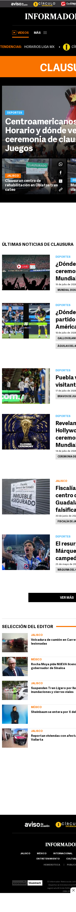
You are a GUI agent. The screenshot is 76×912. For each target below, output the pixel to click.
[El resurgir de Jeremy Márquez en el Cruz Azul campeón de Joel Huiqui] (26, 552)
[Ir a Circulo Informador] (41, 2)
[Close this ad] (73, 890)
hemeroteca (52, 865)
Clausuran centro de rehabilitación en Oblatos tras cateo (31, 185)
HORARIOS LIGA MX (39, 47)
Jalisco (37, 635)
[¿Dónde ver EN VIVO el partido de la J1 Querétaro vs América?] (26, 321)
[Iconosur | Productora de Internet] (19, 881)
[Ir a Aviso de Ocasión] (37, 821)
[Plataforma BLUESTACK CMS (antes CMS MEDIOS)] (35, 881)
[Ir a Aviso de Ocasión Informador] (19, 2)
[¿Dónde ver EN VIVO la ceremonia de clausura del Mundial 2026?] (26, 272)
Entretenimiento (48, 859)
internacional (62, 854)
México (36, 659)
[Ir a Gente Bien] (66, 2)
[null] (15, 642)
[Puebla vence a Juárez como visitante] (26, 386)
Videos (23, 33)
